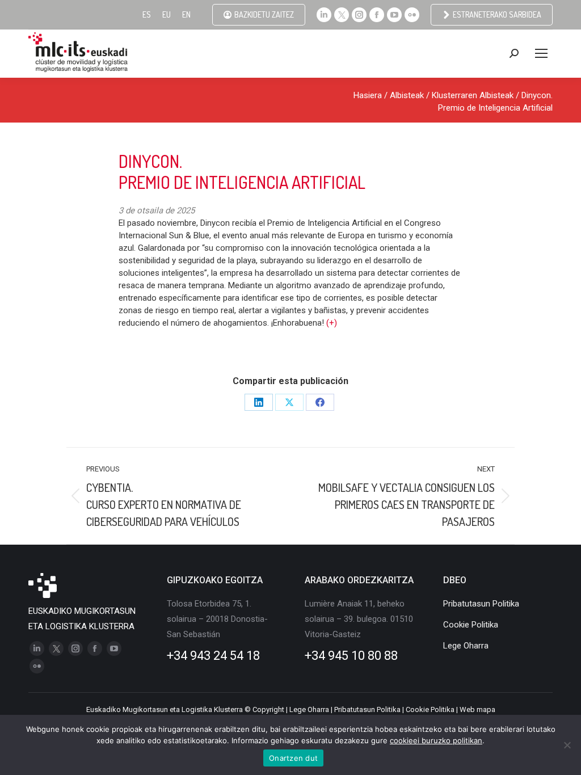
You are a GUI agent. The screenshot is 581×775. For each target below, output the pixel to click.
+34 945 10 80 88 (351, 655)
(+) (331, 323)
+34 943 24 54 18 (213, 655)
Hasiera (367, 95)
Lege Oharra (309, 709)
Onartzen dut (293, 758)
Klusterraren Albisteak (472, 95)
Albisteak (407, 95)
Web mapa (477, 709)
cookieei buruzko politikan (436, 740)
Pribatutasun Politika (367, 709)
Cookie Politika (430, 709)
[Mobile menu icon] (541, 53)
